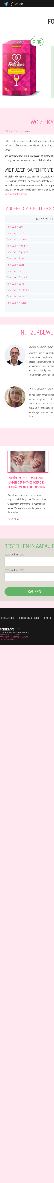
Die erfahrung (7, 617)
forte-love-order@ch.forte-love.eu (15, 632)
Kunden (47, 617)
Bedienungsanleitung (29, 617)
